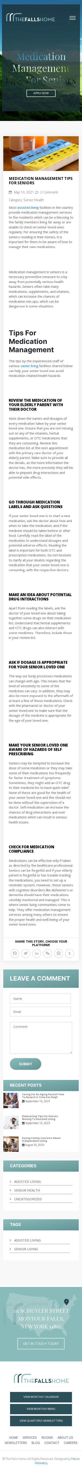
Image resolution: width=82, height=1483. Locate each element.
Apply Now (41, 93)
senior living (26, 1249)
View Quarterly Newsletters (41, 1421)
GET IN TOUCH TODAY (41, 1344)
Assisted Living (27, 1181)
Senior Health (34, 200)
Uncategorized (28, 1199)
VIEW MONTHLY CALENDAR (41, 1397)
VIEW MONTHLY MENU (41, 1409)
